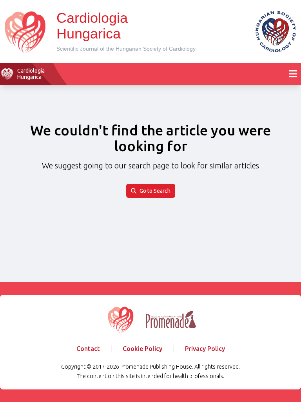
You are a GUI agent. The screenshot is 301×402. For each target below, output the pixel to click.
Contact (88, 348)
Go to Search (155, 191)
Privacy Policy (205, 348)
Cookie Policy (142, 348)
